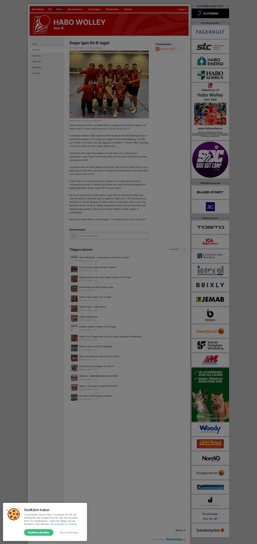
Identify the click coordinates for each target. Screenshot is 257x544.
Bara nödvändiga (69, 532)
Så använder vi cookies (64, 524)
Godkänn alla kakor (38, 532)
